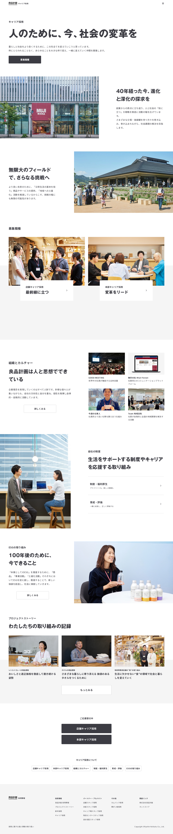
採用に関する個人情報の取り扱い (21, 827)
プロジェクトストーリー (64, 807)
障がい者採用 (116, 807)
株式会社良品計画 (146, 802)
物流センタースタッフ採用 (93, 815)
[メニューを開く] (163, 3)
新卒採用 (58, 811)
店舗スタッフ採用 (90, 802)
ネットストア (144, 807)
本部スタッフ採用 (90, 807)
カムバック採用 (117, 802)
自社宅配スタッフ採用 (91, 819)
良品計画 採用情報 (62, 802)
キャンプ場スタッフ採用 (92, 811)
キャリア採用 (60, 815)
